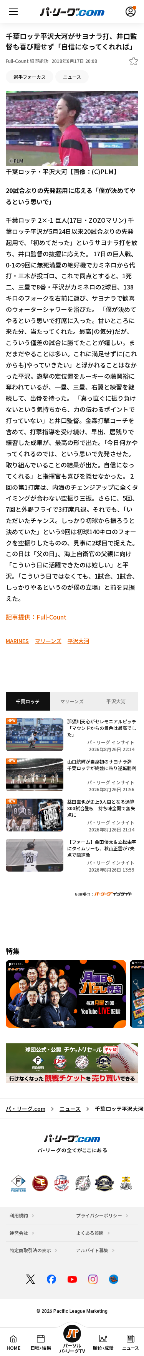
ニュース (72, 76)
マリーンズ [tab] (72, 701)
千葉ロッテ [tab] (28, 701)
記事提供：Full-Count (36, 616)
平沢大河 (78, 641)
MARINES (17, 641)
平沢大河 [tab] (116, 701)
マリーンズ (48, 641)
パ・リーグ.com (25, 1108)
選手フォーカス (29, 76)
